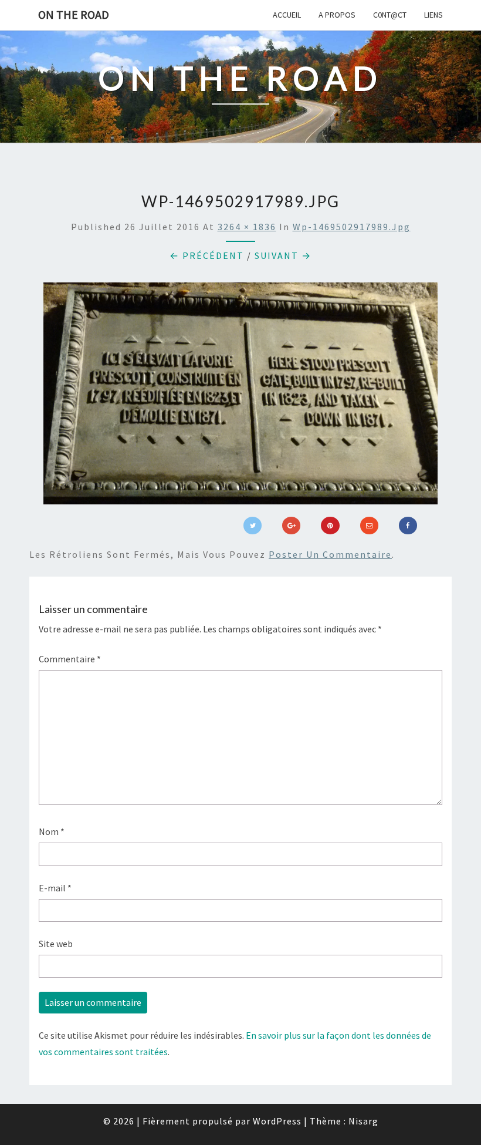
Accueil (287, 14)
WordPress (277, 1121)
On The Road (73, 14)
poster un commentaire (330, 554)
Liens (433, 14)
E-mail (55, 888)
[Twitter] (252, 525)
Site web (56, 943)
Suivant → (283, 255)
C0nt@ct (390, 14)
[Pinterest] (330, 525)
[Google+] (291, 525)
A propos (337, 14)
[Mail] (369, 525)
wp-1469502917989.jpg (352, 227)
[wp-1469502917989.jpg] (240, 397)
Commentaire (70, 659)
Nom (52, 831)
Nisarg (363, 1121)
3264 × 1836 (247, 227)
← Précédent (207, 255)
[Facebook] (408, 525)
